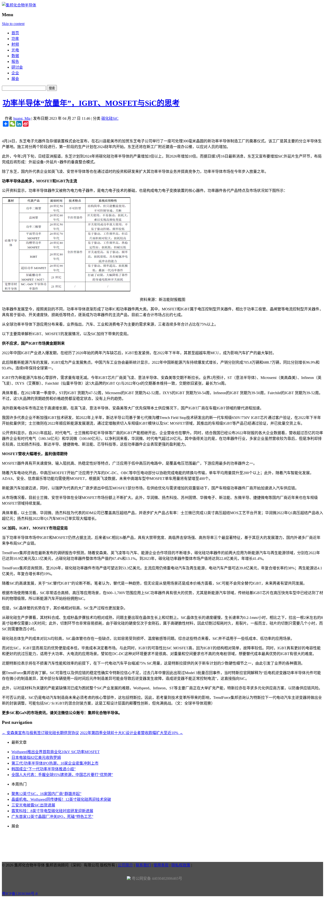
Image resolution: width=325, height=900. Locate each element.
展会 (15, 79)
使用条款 (161, 865)
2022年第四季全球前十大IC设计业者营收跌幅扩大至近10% (131, 733)
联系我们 (143, 865)
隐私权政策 (180, 865)
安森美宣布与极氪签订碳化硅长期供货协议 (40, 733)
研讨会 (17, 67)
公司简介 (125, 865)
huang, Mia (21, 118)
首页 (15, 33)
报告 (15, 62)
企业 (15, 73)
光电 (15, 50)
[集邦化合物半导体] (19, 5)
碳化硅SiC (109, 118)
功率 (15, 39)
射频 (15, 44)
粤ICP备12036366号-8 (20, 894)
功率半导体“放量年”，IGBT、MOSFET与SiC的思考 (91, 103)
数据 (15, 56)
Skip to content (13, 24)
